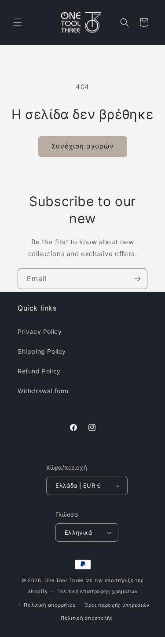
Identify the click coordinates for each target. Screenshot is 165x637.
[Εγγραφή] (137, 278)
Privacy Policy (40, 331)
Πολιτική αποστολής (87, 618)
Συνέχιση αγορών (82, 146)
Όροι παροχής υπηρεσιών (117, 605)
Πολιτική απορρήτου (50, 605)
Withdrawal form (43, 391)
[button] (17, 22)
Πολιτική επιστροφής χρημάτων (97, 591)
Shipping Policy (42, 351)
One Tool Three (64, 580)
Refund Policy (39, 371)
